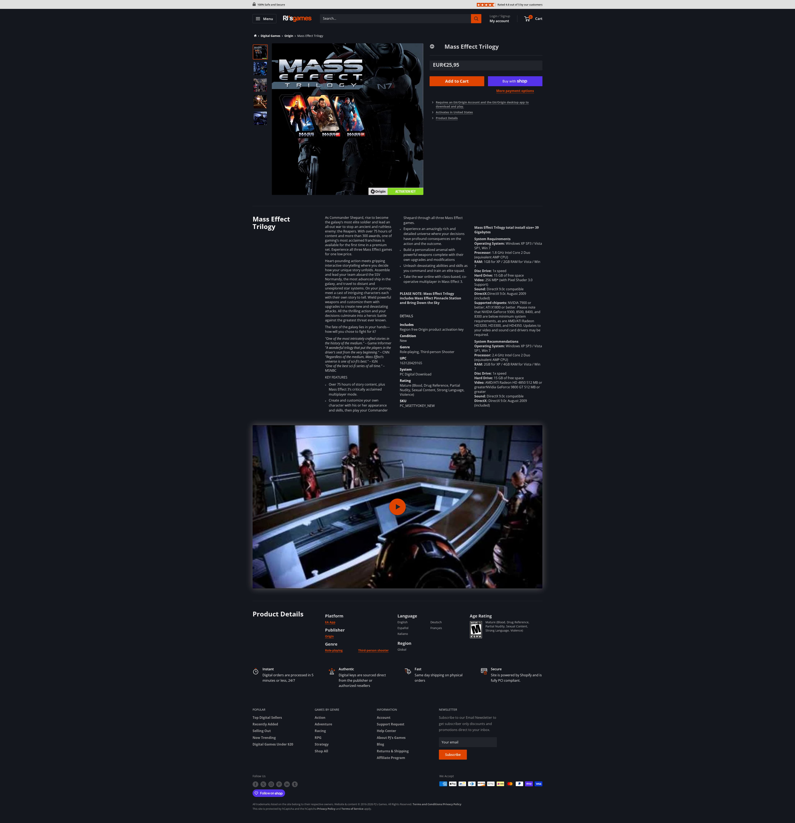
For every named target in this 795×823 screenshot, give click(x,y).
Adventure (323, 724)
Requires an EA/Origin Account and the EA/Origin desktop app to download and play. (482, 104)
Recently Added (265, 724)
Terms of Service (352, 809)
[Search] (476, 18)
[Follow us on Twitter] (263, 784)
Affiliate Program (391, 757)
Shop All (321, 751)
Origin (288, 36)
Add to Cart (457, 81)
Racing (320, 731)
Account (383, 717)
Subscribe (453, 754)
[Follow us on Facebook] (255, 784)
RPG (318, 737)
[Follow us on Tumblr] (295, 784)
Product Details (447, 118)
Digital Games (270, 36)
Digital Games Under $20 (273, 744)
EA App (330, 622)
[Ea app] (437, 46)
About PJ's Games (391, 737)
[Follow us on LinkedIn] (287, 784)
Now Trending (264, 737)
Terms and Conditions (427, 804)
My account (499, 20)
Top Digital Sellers (267, 717)
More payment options (515, 90)
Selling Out (262, 731)
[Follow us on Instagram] (271, 784)
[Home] (255, 36)
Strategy (322, 744)
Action (320, 717)
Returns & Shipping (393, 751)
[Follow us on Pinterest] (279, 784)
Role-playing (334, 650)
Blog (380, 744)
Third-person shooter (373, 650)
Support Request (390, 724)
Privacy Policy (452, 804)
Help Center (386, 731)
